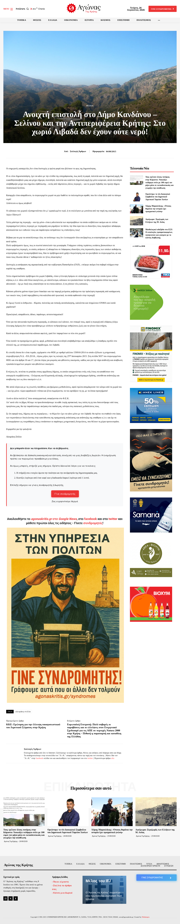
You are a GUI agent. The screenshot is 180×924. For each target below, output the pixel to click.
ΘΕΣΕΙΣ (90, 106)
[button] (23, 9)
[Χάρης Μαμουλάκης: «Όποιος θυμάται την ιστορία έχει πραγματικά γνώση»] (136, 208)
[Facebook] (16, 898)
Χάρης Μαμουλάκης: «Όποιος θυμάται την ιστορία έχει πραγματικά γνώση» (158, 208)
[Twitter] (10, 898)
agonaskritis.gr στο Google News (54, 519)
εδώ (112, 758)
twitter (113, 519)
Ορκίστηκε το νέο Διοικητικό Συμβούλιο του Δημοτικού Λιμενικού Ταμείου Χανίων (157, 197)
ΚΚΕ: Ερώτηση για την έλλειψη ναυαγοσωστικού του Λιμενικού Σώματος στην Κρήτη (33, 726)
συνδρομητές (93, 523)
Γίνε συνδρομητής (65, 493)
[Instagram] (5, 898)
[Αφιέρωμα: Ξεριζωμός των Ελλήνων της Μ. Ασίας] (136, 220)
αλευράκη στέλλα (23, 712)
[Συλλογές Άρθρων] (13, 753)
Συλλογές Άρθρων (78, 151)
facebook (91, 519)
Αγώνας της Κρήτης (11, 841)
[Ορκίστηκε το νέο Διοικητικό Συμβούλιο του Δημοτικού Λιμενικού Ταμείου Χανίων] (136, 196)
